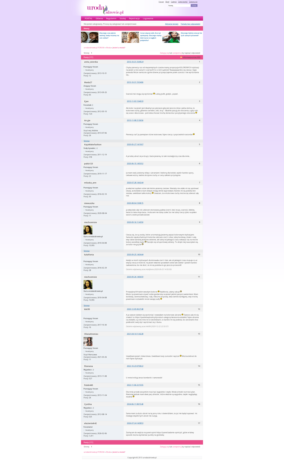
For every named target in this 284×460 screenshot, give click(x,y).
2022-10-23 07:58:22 (135, 366)
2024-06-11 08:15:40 (135, 404)
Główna (99, 18)
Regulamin (111, 18)
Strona (86, 141)
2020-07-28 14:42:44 (135, 182)
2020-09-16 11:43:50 (135, 222)
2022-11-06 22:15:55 (135, 385)
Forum (161, 2)
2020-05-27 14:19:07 (135, 144)
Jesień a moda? (119, 47)
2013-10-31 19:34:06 (135, 82)
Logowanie (148, 18)
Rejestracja (134, 18)
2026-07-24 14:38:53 (135, 423)
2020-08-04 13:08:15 (135, 203)
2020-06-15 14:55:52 (135, 163)
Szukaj (123, 18)
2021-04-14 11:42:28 (135, 334)
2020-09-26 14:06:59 (135, 277)
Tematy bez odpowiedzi (190, 24)
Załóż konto (182, 2)
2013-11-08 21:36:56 (135, 120)
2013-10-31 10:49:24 (135, 61)
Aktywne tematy (171, 24)
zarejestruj (177, 53)
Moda (108, 47)
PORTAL (88, 18)
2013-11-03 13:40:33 (135, 101)
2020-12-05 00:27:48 (135, 309)
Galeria (174, 2)
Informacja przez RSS (191, 57)
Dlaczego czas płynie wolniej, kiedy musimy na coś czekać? (109, 35)
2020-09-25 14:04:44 (135, 254)
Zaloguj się (193, 2)
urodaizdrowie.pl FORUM (94, 47)
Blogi (167, 2)
